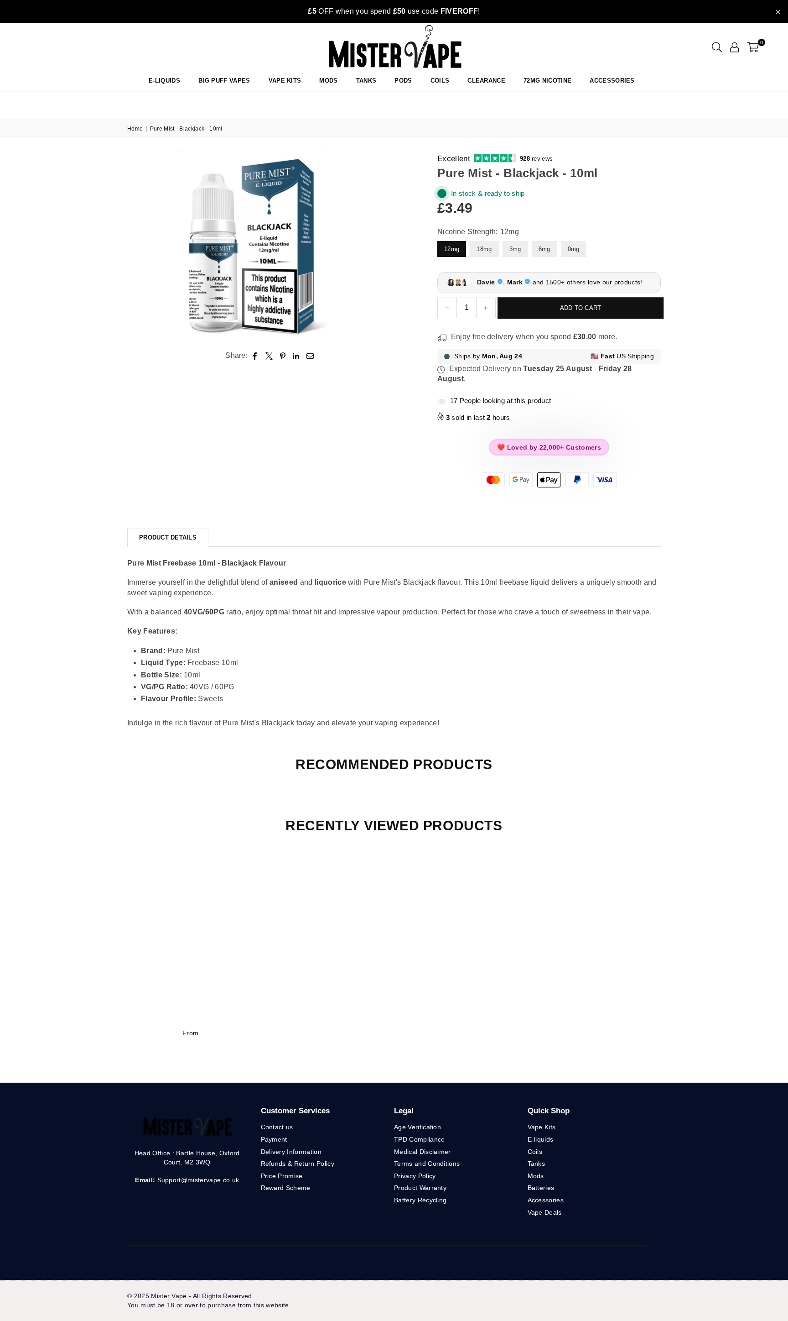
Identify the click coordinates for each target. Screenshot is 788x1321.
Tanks (536, 1163)
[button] (753, 47)
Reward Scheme (286, 1187)
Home (135, 129)
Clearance (486, 80)
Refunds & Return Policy (297, 1163)
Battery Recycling (420, 1200)
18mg (484, 249)
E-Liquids (164, 80)
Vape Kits (285, 80)
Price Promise (282, 1175)
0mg (574, 249)
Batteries (541, 1187)
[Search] (717, 47)
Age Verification (417, 1127)
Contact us (277, 1127)
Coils (440, 80)
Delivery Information (291, 1151)
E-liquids (541, 1139)
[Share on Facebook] (255, 356)
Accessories (612, 80)
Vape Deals (545, 1212)
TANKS (366, 80)
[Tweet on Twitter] (269, 356)
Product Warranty (420, 1187)
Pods (403, 80)
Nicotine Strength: (478, 232)
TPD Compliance (419, 1139)
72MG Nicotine (547, 80)
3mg (515, 249)
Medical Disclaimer (422, 1151)
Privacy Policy (414, 1175)
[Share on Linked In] (296, 356)
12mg (451, 249)
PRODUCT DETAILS (168, 537)
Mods (328, 80)
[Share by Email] (310, 356)
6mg (544, 249)
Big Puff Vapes (224, 80)
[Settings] (734, 47)
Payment (274, 1139)
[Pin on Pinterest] (283, 356)
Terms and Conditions (427, 1163)
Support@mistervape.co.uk (197, 1180)
